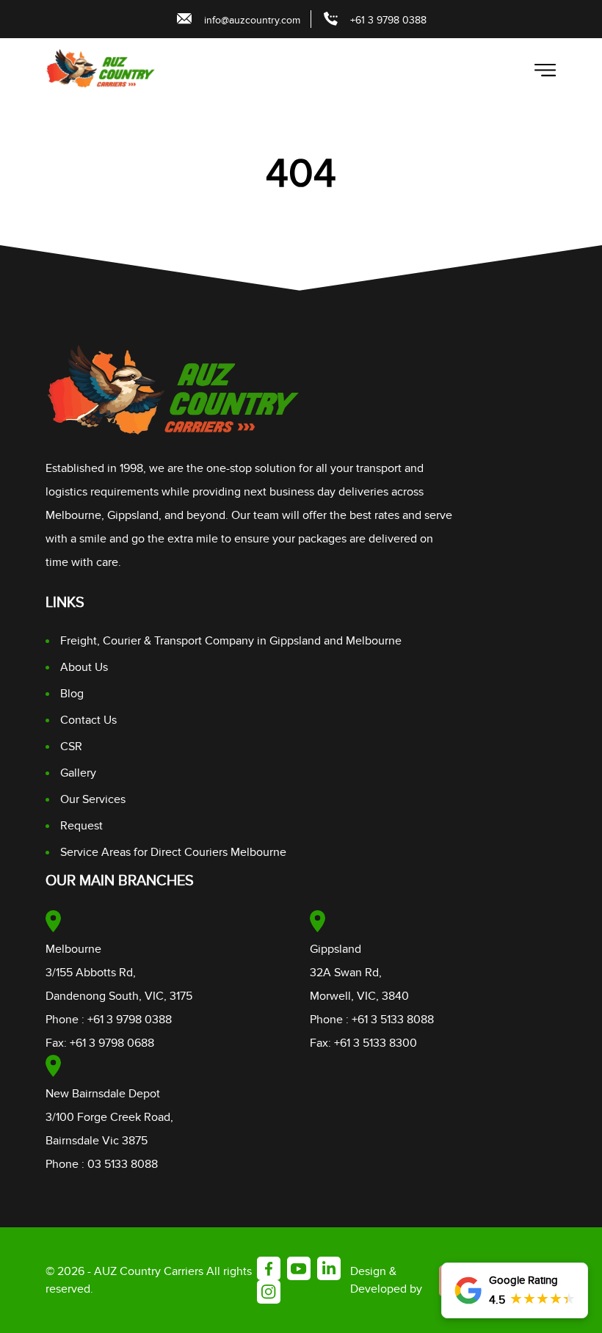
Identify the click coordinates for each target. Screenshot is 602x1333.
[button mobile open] (545, 70)
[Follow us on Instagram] (268, 1292)
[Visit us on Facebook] (268, 1268)
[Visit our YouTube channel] (299, 1268)
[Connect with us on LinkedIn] (329, 1268)
